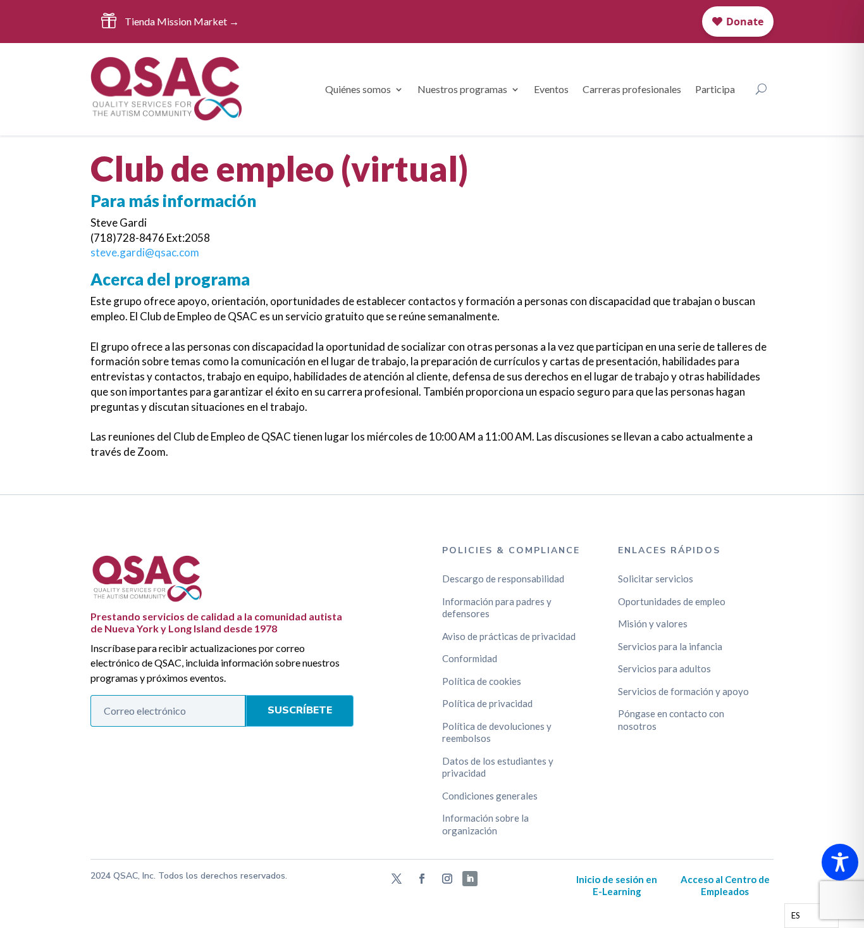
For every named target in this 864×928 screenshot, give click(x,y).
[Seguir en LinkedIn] (470, 878)
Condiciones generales (490, 795)
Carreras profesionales (632, 89)
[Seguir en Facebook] (422, 878)
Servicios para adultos (664, 668)
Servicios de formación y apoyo (683, 691)
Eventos (551, 89)
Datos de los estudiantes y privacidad (497, 767)
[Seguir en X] (396, 878)
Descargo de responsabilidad (503, 578)
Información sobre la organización (485, 824)
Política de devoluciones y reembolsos (497, 732)
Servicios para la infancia (670, 646)
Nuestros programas (462, 89)
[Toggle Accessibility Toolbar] (840, 862)
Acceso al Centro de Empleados (725, 886)
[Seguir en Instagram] (447, 878)
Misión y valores (653, 623)
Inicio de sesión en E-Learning (616, 886)
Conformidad (469, 658)
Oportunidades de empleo (671, 601)
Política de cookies (481, 681)
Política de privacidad (487, 703)
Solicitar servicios (655, 578)
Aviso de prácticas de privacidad (509, 636)
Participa (715, 89)
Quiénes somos (358, 89)
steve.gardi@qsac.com (144, 252)
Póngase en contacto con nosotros (671, 720)
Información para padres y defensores (497, 608)
